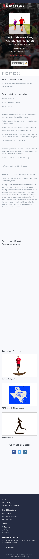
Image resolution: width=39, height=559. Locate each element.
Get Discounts (9, 548)
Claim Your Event (7, 519)
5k (16, 55)
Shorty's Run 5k (8, 437)
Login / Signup (6, 513)
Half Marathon (23, 55)
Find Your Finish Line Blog (10, 506)
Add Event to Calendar (9, 516)
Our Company (6, 503)
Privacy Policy (25, 556)
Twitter (6, 533)
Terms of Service (15, 556)
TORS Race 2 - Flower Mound (13, 408)
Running (11, 55)
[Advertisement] (19, 224)
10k (30, 55)
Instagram (7, 530)
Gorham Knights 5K (9, 379)
